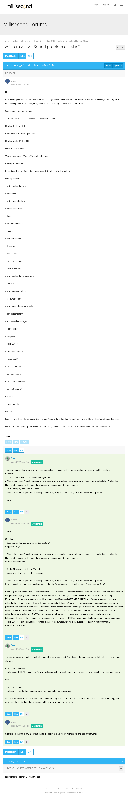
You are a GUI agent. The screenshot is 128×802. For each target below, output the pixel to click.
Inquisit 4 (38, 41)
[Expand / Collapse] (122, 761)
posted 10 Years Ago (20, 85)
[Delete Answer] (27, 512)
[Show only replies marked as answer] (118, 47)
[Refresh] (121, 768)
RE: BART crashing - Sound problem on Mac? (67, 41)
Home (6, 41)
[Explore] (121, 4)
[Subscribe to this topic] (122, 47)
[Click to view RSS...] (53, 65)
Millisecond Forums (21, 41)
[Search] (114, 4)
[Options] (121, 81)
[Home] (19, 7)
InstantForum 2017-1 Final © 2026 (69, 789)
